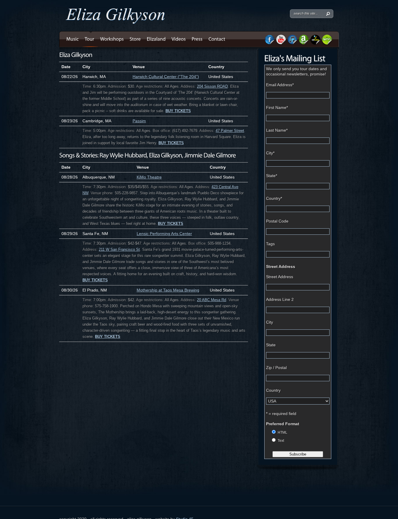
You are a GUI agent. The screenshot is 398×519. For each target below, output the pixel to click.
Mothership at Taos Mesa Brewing (168, 290)
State (271, 175)
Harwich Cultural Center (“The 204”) (166, 76)
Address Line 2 (280, 299)
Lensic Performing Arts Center (164, 233)
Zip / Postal (276, 367)
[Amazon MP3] (304, 43)
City (270, 153)
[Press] (197, 39)
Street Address (280, 266)
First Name (277, 107)
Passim (139, 121)
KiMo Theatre (149, 177)
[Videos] (179, 39)
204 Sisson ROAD (212, 86)
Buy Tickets (178, 111)
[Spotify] (327, 43)
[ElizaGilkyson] (75, 54)
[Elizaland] (156, 39)
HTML (282, 432)
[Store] (135, 39)
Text (281, 441)
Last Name (277, 130)
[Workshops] (112, 39)
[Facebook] (269, 43)
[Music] (73, 39)
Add (63, 85)
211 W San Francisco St (119, 250)
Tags (270, 243)
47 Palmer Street (230, 131)
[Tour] (89, 39)
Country (274, 198)
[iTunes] (292, 43)
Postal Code (277, 221)
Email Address (280, 84)
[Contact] (217, 39)
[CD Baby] (315, 43)
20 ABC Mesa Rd (211, 300)
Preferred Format (282, 423)
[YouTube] (281, 43)
